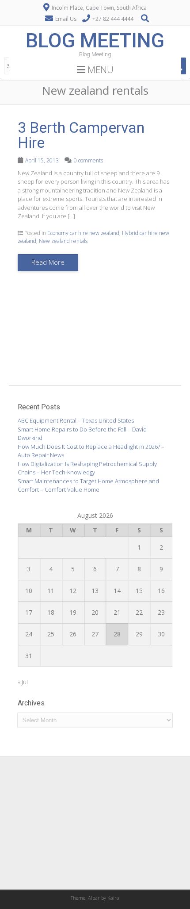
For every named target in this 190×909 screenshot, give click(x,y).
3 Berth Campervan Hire (81, 135)
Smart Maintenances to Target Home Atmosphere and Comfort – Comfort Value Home (88, 485)
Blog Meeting (95, 40)
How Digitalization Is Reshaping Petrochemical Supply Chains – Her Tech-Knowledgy (87, 468)
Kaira (113, 897)
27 (95, 634)
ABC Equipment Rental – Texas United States (76, 420)
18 (50, 612)
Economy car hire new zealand (83, 233)
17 (28, 612)
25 (50, 634)
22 (139, 612)
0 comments (88, 160)
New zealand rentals (63, 241)
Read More (48, 262)
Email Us (65, 19)
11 (50, 590)
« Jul (23, 682)
